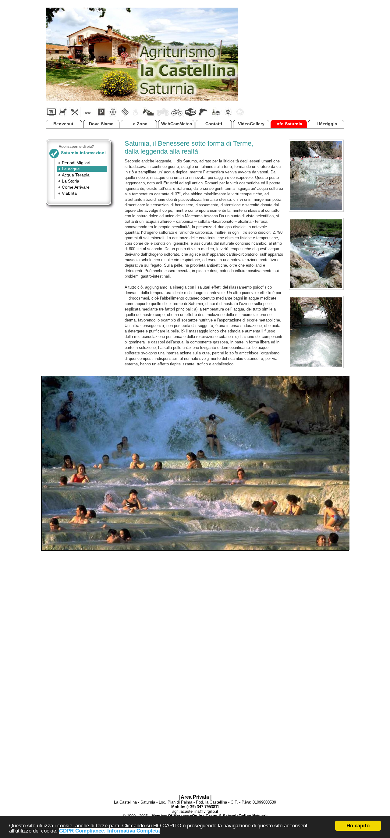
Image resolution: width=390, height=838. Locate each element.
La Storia (70, 181)
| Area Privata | (195, 797)
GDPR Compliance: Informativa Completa (109, 831)
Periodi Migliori (76, 162)
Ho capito (358, 826)
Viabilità (69, 193)
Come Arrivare (76, 187)
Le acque (71, 168)
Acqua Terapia (76, 174)
